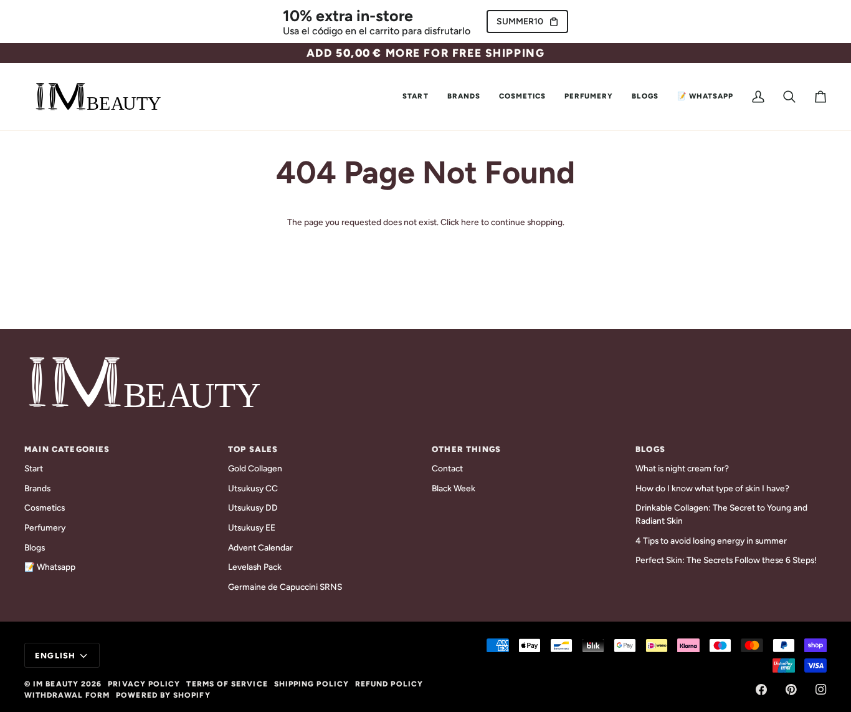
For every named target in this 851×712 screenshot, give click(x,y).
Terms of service (226, 684)
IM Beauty (55, 684)
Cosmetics (44, 507)
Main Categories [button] (67, 449)
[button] (464, 96)
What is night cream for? (682, 468)
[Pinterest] (791, 689)
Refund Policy (389, 684)
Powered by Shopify (163, 695)
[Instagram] (821, 689)
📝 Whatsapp (49, 567)
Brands (37, 488)
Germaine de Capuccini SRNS (285, 587)
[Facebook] (761, 689)
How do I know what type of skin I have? (712, 488)
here (470, 222)
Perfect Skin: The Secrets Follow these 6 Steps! (726, 560)
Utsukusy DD (253, 507)
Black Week (453, 488)
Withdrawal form (67, 695)
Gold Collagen (255, 468)
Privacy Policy (144, 684)
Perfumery (44, 527)
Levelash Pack (255, 567)
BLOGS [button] (650, 449)
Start (33, 468)
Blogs (34, 547)
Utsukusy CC (253, 488)
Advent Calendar (260, 547)
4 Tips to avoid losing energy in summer (711, 541)
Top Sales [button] (253, 449)
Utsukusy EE (251, 527)
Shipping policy (311, 684)
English (55, 655)
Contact (447, 468)
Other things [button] (466, 449)
